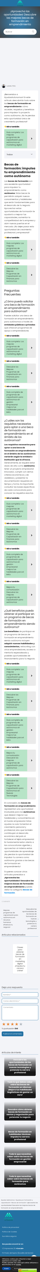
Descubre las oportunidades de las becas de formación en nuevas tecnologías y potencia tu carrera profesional (29, 918)
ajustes (18, 1265)
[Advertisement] (20, 61)
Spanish (25, 1270)
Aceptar (6, 1268)
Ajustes (16, 1268)
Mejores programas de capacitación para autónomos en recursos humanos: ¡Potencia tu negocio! (10, 918)
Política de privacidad (10, 1227)
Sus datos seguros (9, 1236)
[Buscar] (32, 31)
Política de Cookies (9, 1232)
